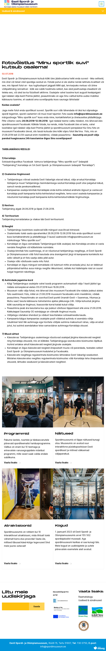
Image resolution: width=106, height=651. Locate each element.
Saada (36, 606)
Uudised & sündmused (13, 11)
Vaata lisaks (61, 462)
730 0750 (82, 643)
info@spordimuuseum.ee (53, 646)
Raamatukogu (85, 597)
